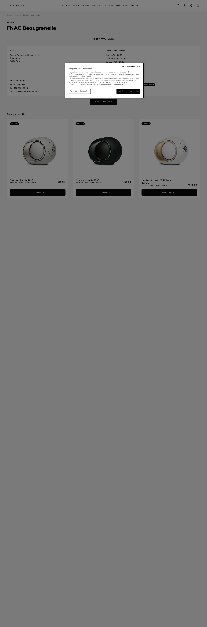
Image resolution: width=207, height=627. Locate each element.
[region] (104, 80)
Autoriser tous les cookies (128, 91)
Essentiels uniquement (131, 66)
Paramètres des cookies (79, 91)
